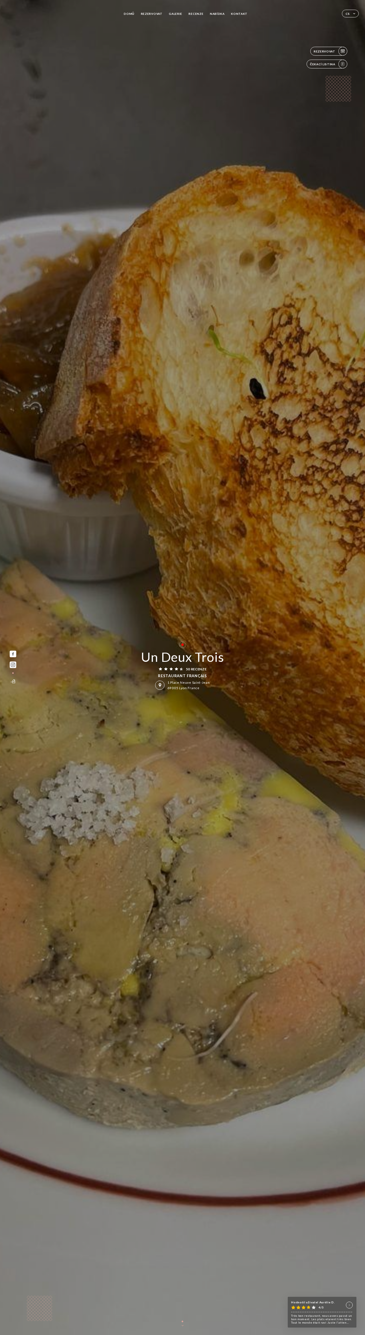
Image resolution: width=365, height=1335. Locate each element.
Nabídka (217, 13)
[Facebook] (13, 654)
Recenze (195, 13)
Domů (129, 13)
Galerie (175, 13)
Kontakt (239, 13)
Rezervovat (152, 13)
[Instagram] (13, 665)
